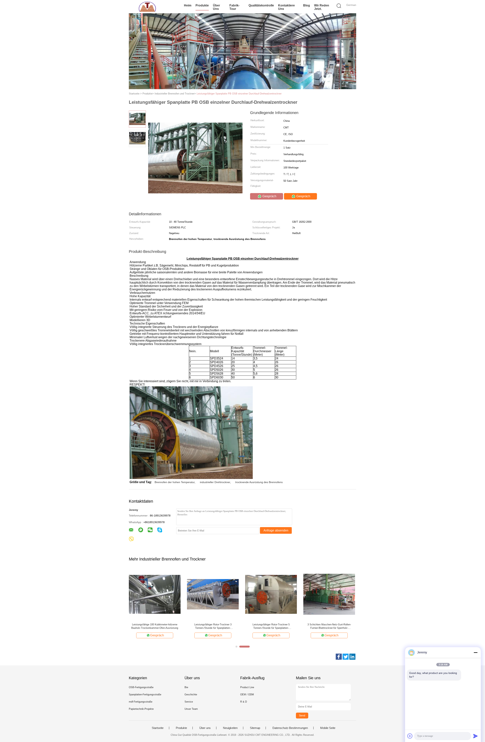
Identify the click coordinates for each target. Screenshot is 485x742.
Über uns (216, 7)
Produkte (202, 5)
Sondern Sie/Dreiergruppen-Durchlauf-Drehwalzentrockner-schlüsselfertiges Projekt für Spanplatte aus (271, 626)
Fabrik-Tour (234, 7)
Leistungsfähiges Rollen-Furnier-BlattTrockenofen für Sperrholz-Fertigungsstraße (329, 626)
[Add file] (410, 736)
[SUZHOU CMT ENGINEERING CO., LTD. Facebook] (339, 657)
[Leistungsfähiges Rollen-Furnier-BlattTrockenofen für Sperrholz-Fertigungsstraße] (329, 594)
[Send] (475, 736)
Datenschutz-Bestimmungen (290, 728)
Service (189, 701)
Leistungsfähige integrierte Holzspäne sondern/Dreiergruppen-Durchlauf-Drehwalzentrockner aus (154, 626)
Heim (187, 5)
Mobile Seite (327, 728)
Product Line (247, 687)
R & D (243, 701)
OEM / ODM (247, 694)
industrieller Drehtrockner (215, 482)
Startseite (157, 728)
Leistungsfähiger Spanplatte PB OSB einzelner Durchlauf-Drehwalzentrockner (239, 93)
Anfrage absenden (276, 530)
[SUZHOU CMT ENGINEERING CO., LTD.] (147, 7)
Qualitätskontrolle (261, 5)
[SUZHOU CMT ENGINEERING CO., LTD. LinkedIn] (352, 657)
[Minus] (475, 652)
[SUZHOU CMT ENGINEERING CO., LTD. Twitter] (346, 657)
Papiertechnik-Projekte (141, 708)
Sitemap (255, 728)
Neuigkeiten (230, 728)
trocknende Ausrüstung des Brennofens (259, 482)
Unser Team (191, 708)
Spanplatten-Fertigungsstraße (145, 694)
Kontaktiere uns (286, 7)
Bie (186, 687)
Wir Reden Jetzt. (321, 7)
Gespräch (268, 196)
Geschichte (191, 694)
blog (306, 5)
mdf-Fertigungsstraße (140, 701)
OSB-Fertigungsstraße (141, 687)
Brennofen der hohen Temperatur (175, 482)
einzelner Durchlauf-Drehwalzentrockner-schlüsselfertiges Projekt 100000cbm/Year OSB (213, 626)
